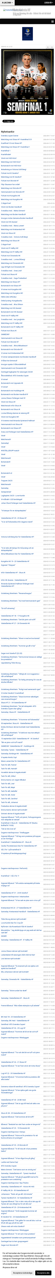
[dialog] (27, 1263)
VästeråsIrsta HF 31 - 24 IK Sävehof (14, 893)
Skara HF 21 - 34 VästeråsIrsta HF (14, 703)
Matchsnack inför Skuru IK (11, 406)
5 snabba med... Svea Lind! (11, 271)
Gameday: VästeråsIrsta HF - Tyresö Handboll (18, 1173)
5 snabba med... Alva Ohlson (12, 304)
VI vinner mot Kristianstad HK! (12, 353)
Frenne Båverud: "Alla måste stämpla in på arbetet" (20, 1006)
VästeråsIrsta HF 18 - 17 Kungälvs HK (15, 616)
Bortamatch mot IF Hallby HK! (12, 327)
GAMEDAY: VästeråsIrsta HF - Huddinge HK (17, 746)
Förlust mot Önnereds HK (10, 256)
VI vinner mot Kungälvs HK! (11, 289)
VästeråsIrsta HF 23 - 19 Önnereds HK (15, 1128)
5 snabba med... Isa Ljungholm (13, 319)
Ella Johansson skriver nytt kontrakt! (15, 972)
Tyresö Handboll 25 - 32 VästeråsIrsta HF (16, 1198)
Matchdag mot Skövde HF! (11, 188)
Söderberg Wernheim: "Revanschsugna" (16, 593)
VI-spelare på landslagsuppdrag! (13, 853)
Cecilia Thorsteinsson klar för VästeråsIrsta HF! (19, 846)
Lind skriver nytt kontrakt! (10, 959)
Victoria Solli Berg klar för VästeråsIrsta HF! (17, 537)
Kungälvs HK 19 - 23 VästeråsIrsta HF (15, 561)
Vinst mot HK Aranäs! (9, 222)
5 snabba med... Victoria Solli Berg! (14, 237)
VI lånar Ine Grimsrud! (9, 361)
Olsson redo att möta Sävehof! (13, 1226)
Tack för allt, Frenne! (8, 765)
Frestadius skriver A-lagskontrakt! (14, 806)
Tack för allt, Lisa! (7, 784)
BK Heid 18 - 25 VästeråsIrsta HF (13, 1017)
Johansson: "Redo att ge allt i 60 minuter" (17, 1194)
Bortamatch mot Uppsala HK (12, 383)
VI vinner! (4, 379)
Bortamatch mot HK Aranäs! (11, 312)
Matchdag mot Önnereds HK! (12, 263)
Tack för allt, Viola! (8, 795)
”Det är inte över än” (8, 829)
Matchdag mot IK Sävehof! (11, 177)
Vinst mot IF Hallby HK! (9, 248)
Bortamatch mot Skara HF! (11, 286)
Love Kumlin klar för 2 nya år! (12, 923)
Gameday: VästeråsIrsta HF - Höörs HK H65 (17, 1187)
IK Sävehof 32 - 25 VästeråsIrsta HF (14, 1217)
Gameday (4, 488)
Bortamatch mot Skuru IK (10, 409)
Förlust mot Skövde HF (10, 181)
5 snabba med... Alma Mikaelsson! (14, 346)
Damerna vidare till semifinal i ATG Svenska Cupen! (20, 1087)
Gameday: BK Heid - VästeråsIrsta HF (15, 1021)
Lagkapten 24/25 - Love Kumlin (13, 496)
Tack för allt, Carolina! (9, 799)
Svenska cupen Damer (9, 136)
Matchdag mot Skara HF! (10, 282)
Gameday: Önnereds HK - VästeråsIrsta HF (17, 979)
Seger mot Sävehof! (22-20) (11, 653)
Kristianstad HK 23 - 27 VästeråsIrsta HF (16, 908)
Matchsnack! (6, 439)
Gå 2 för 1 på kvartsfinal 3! (11, 850)
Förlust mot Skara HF (9, 274)
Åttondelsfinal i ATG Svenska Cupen (15, 376)
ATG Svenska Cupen (9, 1166)
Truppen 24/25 (6, 481)
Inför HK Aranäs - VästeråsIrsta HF (14, 580)
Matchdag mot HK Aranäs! (11, 308)
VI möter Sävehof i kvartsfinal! (12, 693)
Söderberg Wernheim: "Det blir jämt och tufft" (18, 620)
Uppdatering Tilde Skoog (11, 663)
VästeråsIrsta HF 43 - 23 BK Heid (13, 1100)
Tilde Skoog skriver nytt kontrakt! (13, 919)
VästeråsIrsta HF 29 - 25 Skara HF (14, 518)
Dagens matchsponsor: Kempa (13, 1132)
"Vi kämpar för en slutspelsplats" (13, 511)
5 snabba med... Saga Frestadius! (14, 278)
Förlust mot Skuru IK (9, 331)
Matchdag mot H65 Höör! (11, 162)
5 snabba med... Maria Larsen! (12, 226)
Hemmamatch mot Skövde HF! (13, 192)
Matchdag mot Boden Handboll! (13, 214)
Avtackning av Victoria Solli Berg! (13, 169)
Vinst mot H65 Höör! (9, 158)
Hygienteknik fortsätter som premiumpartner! (18, 1238)
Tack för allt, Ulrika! (8, 776)
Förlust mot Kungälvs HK (10, 196)
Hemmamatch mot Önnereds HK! (13, 368)
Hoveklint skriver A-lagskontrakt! (13, 772)
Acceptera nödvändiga (22, 1273)
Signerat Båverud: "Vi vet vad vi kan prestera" (18, 1234)
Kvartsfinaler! (6, 154)
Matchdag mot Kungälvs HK (12, 199)
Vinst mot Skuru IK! (8, 233)
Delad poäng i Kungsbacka (11, 301)
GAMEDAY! (5, 334)
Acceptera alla (43, 1273)
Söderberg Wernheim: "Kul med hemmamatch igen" (20, 601)
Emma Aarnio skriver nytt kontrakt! (14, 810)
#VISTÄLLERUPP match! (10, 451)
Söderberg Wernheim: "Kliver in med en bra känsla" (20, 638)
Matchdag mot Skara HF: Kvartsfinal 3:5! (16, 139)
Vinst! (3, 436)
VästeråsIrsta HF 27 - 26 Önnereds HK (15, 623)
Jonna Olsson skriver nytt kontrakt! (14, 951)
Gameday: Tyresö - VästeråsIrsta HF (14, 750)
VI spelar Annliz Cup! (9, 757)
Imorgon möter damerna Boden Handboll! (17, 218)
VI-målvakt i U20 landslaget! (11, 499)
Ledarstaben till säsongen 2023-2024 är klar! (18, 955)
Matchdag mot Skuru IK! (10, 241)
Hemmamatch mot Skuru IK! (11, 338)
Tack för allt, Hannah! (9, 769)
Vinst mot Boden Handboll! (11, 207)
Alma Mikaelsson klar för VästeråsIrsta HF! (17, 554)
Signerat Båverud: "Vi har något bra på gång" (18, 1158)
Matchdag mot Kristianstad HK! (13, 229)
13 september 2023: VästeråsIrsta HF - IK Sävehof (20, 739)
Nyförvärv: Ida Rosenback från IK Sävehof (17, 927)
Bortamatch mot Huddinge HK (12, 391)
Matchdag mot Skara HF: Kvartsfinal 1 (15, 147)
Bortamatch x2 (6, 473)
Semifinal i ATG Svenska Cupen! (13, 1024)
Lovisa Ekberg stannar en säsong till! (15, 413)
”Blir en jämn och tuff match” (12, 742)
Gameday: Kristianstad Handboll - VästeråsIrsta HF (20, 912)
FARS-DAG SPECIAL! (9, 297)
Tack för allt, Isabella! (9, 791)
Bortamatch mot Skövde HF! (12, 349)
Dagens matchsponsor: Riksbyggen (15, 1038)
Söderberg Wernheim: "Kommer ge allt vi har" (18, 646)
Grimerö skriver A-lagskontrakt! (13, 814)
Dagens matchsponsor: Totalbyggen (15, 833)
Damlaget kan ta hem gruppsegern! (14, 1241)
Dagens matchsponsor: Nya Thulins (14, 1183)
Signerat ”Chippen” (8, 565)
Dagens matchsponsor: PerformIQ (14, 868)
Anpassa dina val (10, 1267)
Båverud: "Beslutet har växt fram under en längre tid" (21, 1124)
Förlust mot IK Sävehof (10, 173)
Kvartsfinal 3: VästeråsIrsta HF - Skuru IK (16, 842)
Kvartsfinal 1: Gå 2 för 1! (10, 876)
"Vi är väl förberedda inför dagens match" (17, 522)
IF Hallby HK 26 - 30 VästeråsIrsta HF (15, 1190)
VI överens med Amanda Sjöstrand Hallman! (18, 421)
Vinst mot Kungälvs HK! (10, 417)
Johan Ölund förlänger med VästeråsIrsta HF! (18, 503)
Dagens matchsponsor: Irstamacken (15, 897)
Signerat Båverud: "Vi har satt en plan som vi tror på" (21, 900)
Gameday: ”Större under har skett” (14, 991)
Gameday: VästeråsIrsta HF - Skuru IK (15, 998)
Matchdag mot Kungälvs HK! (12, 293)
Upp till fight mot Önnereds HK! (13, 267)
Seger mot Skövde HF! (9, 1245)
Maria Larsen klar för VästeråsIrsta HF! (15, 761)
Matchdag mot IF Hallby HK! (11, 252)
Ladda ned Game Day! (9, 1162)
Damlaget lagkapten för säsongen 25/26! (17, 372)
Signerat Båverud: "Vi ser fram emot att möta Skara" (21, 1066)
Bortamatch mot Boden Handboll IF (14, 394)
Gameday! (5, 443)
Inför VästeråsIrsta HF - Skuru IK (13, 573)
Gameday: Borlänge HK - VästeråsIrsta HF (17, 754)
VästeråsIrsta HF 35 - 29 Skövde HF (14, 1145)
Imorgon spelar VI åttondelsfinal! (13, 364)
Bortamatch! (5, 462)
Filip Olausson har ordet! (10, 184)
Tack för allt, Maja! (8, 787)
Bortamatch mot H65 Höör (11, 166)
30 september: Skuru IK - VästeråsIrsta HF (17, 723)
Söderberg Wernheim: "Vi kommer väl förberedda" (20, 720)
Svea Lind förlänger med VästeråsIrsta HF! (17, 432)
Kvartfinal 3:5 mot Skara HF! (11, 143)
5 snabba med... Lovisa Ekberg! (13, 259)
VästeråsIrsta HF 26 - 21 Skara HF (14, 1062)
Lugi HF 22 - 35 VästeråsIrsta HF (13, 1073)
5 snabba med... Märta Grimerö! (13, 211)
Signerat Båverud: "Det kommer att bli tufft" (17, 1117)
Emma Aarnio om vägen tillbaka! (13, 780)
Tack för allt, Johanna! (9, 802)
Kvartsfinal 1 (5, 151)
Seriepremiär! (6, 492)
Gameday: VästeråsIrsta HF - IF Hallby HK (16, 940)
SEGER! (4, 936)
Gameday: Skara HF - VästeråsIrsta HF (15, 712)
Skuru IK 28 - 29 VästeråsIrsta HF (13, 1113)
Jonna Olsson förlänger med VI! (13, 398)
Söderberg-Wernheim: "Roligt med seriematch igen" (21, 689)
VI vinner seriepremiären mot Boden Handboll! (18, 357)
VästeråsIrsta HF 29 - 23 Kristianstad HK (16, 1207)
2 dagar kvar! (6, 203)
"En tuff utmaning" (8, 608)
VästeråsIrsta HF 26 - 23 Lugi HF (13, 1028)
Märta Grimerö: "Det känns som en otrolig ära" (18, 1170)
